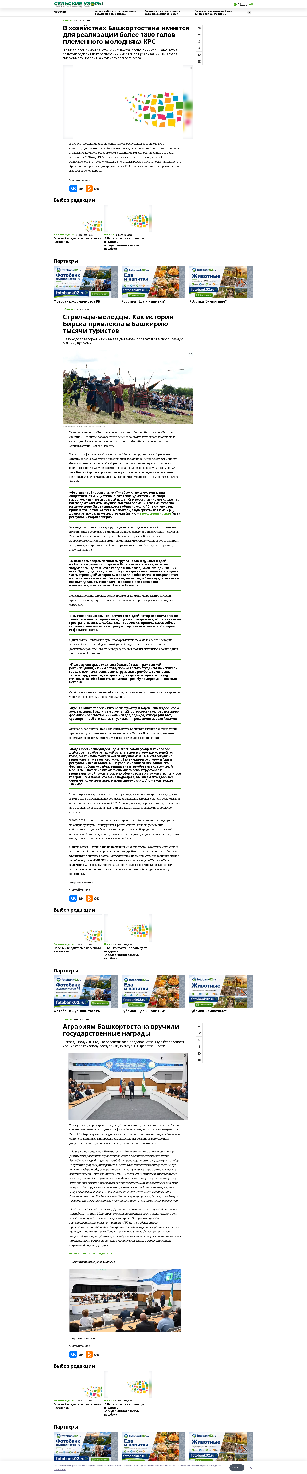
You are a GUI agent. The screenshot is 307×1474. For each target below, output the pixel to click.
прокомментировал (155, 513)
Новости (60, 11)
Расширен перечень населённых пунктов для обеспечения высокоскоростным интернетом (213, 12)
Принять (237, 1467)
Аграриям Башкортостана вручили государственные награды (115, 12)
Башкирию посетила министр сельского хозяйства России (162, 12)
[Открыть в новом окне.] (76, 188)
